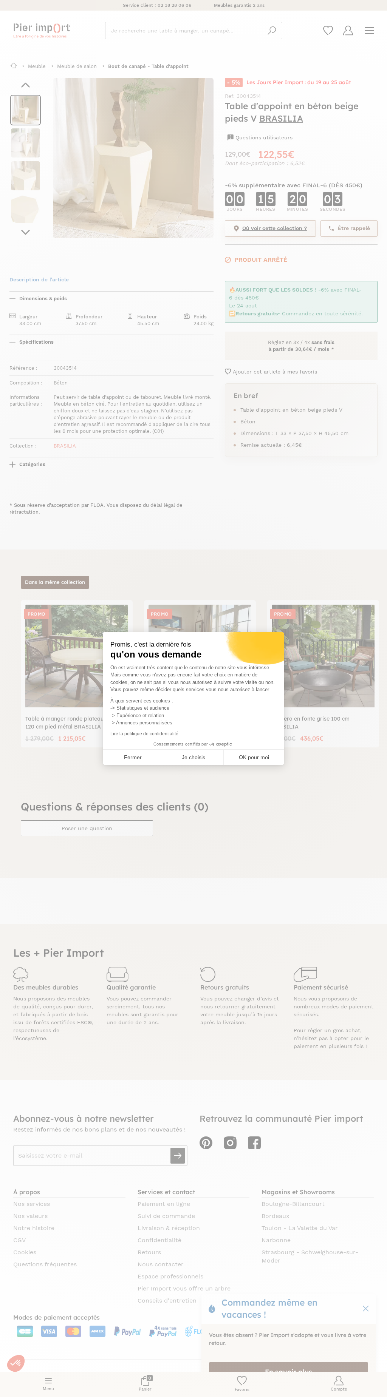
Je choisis (193, 757)
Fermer (133, 757)
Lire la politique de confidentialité (144, 733)
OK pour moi (254, 757)
